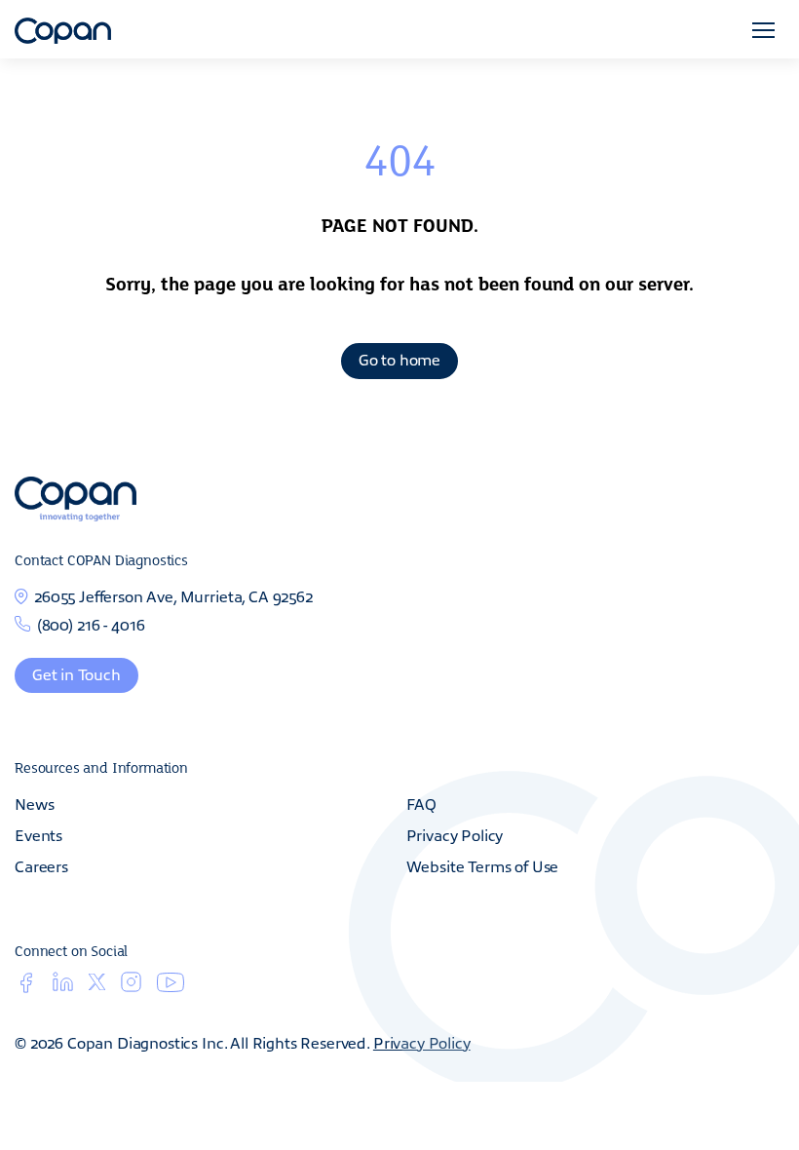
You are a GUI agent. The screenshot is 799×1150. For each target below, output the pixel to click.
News (34, 803)
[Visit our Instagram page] (131, 987)
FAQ (422, 803)
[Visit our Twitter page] (97, 985)
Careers (41, 865)
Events (38, 834)
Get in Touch (76, 673)
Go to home (399, 358)
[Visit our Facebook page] (26, 987)
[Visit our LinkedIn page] (63, 987)
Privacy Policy (455, 834)
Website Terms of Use (482, 865)
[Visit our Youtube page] (170, 986)
